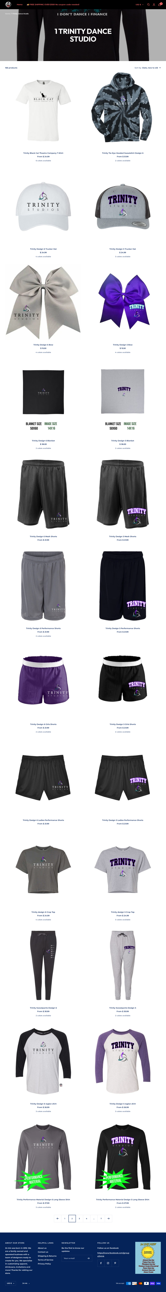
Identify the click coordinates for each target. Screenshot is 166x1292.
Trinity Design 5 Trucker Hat (122, 249)
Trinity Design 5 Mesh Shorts (122, 536)
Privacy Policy (44, 1264)
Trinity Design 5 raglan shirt (123, 1104)
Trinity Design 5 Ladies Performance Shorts (122, 820)
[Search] (148, 4)
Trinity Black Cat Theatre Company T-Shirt (43, 153)
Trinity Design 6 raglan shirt (43, 1104)
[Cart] (159, 4)
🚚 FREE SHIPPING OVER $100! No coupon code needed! (53, 4)
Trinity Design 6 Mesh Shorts (43, 536)
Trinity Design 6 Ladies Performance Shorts (43, 820)
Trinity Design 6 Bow (43, 345)
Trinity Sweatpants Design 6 (43, 1008)
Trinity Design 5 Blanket (122, 441)
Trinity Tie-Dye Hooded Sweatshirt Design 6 (122, 153)
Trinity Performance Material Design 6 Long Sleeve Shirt (43, 1199)
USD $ (138, 4)
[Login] (154, 4)
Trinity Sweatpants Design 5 (122, 1008)
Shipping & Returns (47, 1256)
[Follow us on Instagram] (108, 1263)
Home (20, 4)
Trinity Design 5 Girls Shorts (123, 724)
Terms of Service (45, 1260)
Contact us (43, 1252)
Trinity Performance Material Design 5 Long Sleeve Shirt (122, 1199)
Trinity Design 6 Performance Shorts (43, 628)
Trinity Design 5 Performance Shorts (123, 628)
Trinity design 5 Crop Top (122, 912)
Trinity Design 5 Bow (123, 345)
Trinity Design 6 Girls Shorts (43, 724)
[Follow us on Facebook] (101, 1263)
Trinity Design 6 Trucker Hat (43, 249)
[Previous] (57, 1218)
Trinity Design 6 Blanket (43, 441)
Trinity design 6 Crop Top (43, 912)
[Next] (108, 1218)
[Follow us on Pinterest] (115, 1263)
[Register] (88, 1258)
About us (42, 1248)
